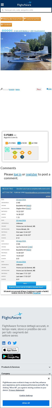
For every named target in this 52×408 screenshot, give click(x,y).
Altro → (26, 283)
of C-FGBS (10, 143)
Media (5, 89)
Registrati (37, 293)
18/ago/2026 (21, 262)
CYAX (30, 247)
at (33, 143)
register (31, 174)
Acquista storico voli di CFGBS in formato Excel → (27, 287)
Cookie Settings (26, 396)
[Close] (49, 378)
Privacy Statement (16, 390)
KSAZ (29, 209)
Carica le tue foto (33, 19)
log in (17, 174)
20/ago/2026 (21, 200)
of (22, 143)
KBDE (29, 206)
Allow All (26, 403)
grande (11, 89)
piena (18, 89)
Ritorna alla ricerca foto (12, 19)
